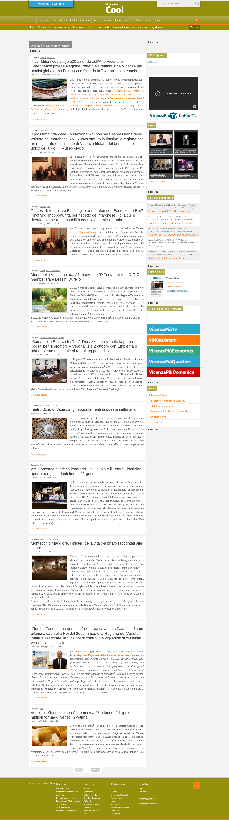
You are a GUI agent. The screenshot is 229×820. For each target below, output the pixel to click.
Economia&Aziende (59, 27)
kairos (186, 228)
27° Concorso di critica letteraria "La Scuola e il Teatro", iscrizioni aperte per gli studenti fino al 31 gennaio (86, 471)
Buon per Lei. (156, 246)
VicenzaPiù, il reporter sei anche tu (167, 400)
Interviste (142, 27)
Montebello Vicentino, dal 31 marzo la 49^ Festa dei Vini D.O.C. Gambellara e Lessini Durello (85, 277)
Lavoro (92, 27)
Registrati (142, 792)
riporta (85, 232)
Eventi (42, 271)
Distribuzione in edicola (161, 406)
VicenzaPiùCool (48, 783)
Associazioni (79, 27)
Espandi (153, 62)
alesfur (187, 217)
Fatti (32, 27)
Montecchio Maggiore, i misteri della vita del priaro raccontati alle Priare (86, 545)
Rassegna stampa (112, 20)
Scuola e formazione (123, 27)
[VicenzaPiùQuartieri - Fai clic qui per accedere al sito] (173, 361)
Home (33, 20)
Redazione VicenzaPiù (160, 422)
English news (157, 27)
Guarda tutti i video (157, 182)
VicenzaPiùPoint (157, 416)
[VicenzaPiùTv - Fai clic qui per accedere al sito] (173, 329)
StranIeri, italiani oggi (80, 20)
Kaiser (186, 240)
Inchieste (128, 20)
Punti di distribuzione (175, 287)
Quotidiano (43, 20)
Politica (42, 27)
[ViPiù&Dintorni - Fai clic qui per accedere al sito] (173, 340)
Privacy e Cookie (158, 395)
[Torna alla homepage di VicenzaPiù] (114, 9)
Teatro (42, 405)
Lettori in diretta (59, 20)
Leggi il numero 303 (175, 282)
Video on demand (144, 20)
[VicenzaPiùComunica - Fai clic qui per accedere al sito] (173, 372)
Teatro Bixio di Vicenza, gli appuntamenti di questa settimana (83, 409)
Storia (48, 539)
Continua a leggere (39, 119)
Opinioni (96, 20)
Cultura (54, 405)
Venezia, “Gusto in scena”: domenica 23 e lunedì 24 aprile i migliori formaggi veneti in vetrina (81, 714)
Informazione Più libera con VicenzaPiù (169, 411)
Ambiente (104, 27)
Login (161, 3)
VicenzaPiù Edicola (51, 3)
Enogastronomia (53, 271)
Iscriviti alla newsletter (147, 803)
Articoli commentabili (178, 291)
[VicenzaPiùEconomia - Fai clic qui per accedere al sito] (173, 351)
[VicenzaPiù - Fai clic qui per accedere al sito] (173, 319)
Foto (157, 20)
